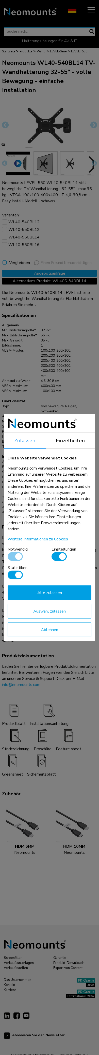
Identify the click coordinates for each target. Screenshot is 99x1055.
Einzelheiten (70, 440)
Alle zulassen (49, 593)
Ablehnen (49, 630)
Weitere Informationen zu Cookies (38, 539)
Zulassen (24, 440)
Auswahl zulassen (49, 611)
